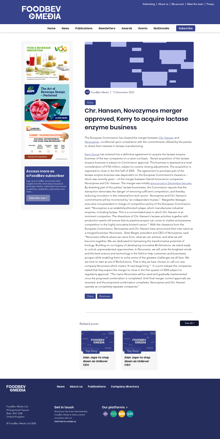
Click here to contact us (65, 421)
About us (163, 4)
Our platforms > (115, 407)
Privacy (210, 4)
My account (178, 4)
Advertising (149, 4)
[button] (65, 28)
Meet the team (195, 4)
